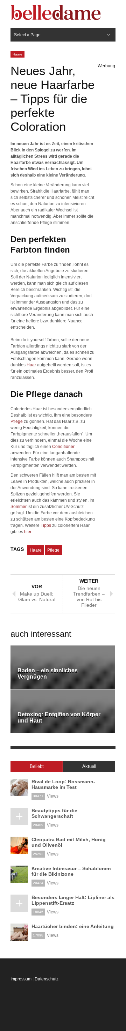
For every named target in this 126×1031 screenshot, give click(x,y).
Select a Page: (28, 34)
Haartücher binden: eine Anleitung (72, 926)
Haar (31, 365)
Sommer (18, 506)
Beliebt (37, 766)
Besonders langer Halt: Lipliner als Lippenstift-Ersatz (72, 900)
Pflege (16, 421)
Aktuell (89, 766)
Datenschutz (46, 979)
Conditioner (63, 446)
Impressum (20, 979)
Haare (17, 54)
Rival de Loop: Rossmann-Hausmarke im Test (63, 784)
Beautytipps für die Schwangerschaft (54, 813)
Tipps (46, 525)
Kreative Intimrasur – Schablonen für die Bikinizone (71, 871)
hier (27, 531)
